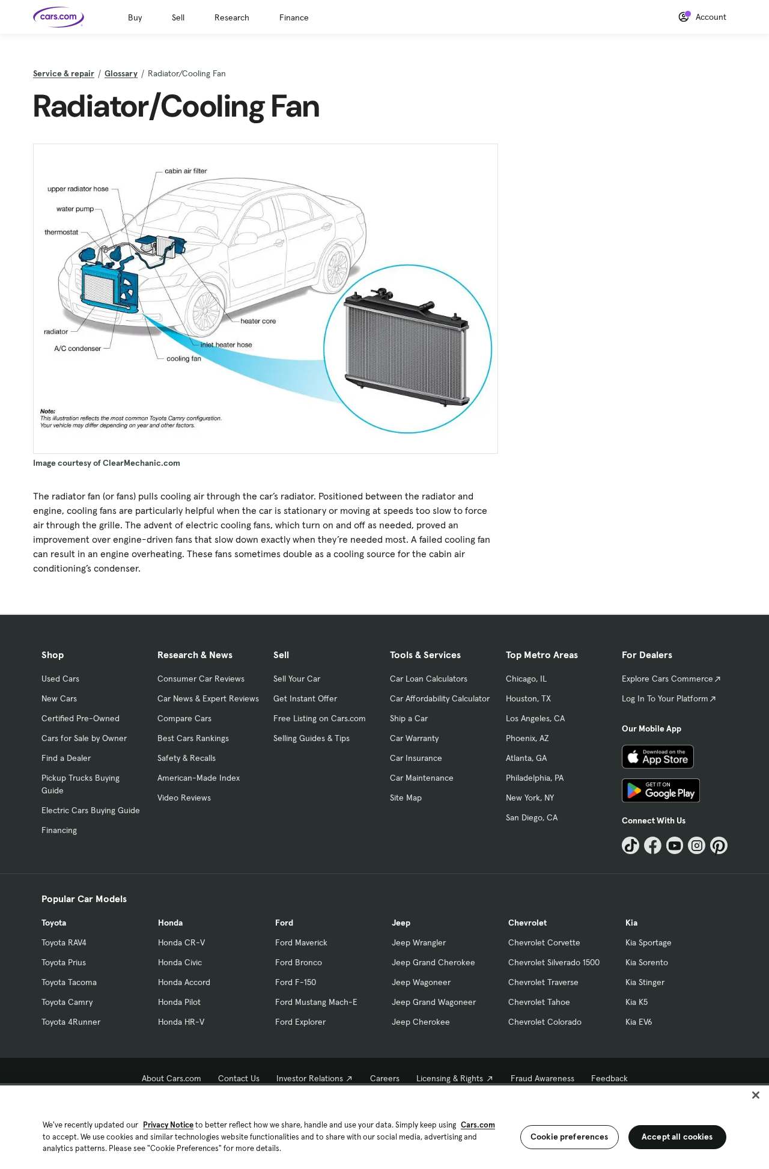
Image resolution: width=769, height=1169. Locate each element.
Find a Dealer (66, 757)
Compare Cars (184, 718)
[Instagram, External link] (696, 845)
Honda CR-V (181, 942)
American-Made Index (198, 777)
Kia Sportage (648, 942)
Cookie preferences (569, 1136)
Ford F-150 (295, 982)
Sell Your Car (296, 678)
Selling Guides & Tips (311, 738)
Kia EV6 (638, 1021)
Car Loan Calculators (428, 678)
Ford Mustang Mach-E (316, 1002)
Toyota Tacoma (69, 982)
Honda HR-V (181, 1021)
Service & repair (63, 73)
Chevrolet (527, 922)
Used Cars (60, 678)
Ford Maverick (301, 942)
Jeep (401, 922)
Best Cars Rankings (193, 738)
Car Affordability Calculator (440, 698)
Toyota (53, 922)
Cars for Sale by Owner (84, 738)
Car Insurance (416, 757)
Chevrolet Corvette (544, 942)
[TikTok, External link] (630, 845)
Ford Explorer (300, 1021)
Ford (284, 922)
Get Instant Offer (305, 698)
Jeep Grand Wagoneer (434, 1002)
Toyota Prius (63, 962)
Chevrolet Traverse (543, 982)
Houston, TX (528, 698)
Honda (170, 922)
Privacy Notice (168, 1125)
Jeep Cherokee (421, 1021)
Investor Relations (309, 1078)
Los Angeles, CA (535, 718)
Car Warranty (414, 738)
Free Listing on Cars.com (319, 718)
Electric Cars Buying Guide (90, 810)
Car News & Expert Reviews (208, 698)
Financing (59, 830)
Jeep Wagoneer (421, 982)
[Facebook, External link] (652, 845)
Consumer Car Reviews (201, 678)
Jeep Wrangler (419, 942)
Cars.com (478, 1125)
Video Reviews (184, 797)
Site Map (406, 797)
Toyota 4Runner (70, 1021)
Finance (294, 17)
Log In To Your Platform (665, 698)
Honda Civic (180, 962)
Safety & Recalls (186, 757)
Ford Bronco (298, 962)
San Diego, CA (532, 817)
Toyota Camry (67, 1002)
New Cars (59, 698)
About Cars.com (171, 1078)
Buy (135, 17)
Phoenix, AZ (527, 738)
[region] (384, 1126)
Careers (385, 1078)
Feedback (609, 1078)
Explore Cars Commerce (667, 678)
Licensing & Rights (449, 1078)
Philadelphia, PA (535, 777)
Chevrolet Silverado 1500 (554, 962)
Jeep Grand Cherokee (433, 962)
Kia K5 (636, 1002)
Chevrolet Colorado (545, 1021)
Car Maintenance (422, 777)
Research (231, 17)
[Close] (756, 1095)
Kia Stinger (644, 982)
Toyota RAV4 (64, 942)
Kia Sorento (646, 962)
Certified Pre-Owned (80, 718)
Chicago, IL (526, 678)
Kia (631, 922)
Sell (178, 17)
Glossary (121, 73)
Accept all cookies (677, 1136)
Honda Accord (184, 982)
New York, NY (530, 797)
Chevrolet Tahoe (539, 1002)
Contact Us (239, 1078)
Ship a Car (409, 718)
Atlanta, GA (526, 757)
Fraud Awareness (542, 1078)
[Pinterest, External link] (719, 845)
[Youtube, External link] (675, 845)
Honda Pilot (179, 1002)
